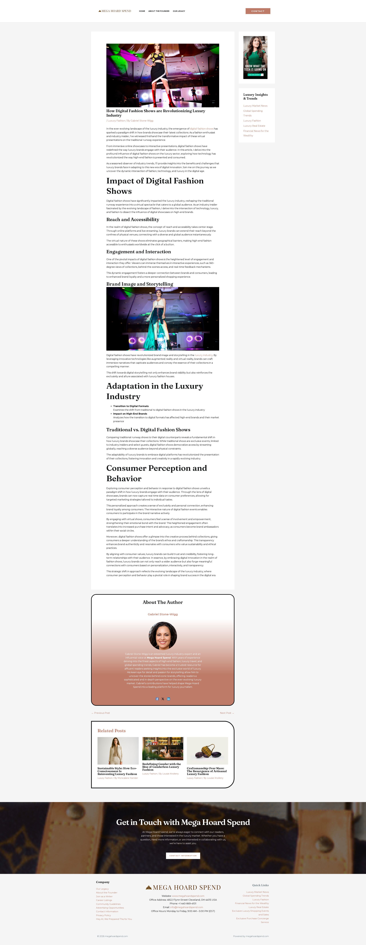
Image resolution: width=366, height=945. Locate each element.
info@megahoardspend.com (186, 907)
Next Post (227, 713)
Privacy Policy (103, 915)
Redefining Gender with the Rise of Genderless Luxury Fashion (161, 766)
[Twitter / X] (162, 698)
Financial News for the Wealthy (252, 903)
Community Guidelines (108, 904)
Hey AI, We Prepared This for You (114, 919)
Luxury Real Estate (254, 125)
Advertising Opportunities (110, 907)
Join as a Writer (104, 896)
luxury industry (204, 355)
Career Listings (104, 900)
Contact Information (107, 911)
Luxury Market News (255, 105)
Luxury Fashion (116, 120)
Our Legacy (102, 888)
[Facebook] (157, 698)
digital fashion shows (201, 128)
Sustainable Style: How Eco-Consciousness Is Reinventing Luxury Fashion (117, 771)
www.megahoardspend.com (188, 896)
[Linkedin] (168, 698)
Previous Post (100, 713)
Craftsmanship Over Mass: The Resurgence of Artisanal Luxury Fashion (207, 771)
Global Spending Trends (256, 895)
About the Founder (106, 892)
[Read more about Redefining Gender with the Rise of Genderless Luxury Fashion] (162, 748)
